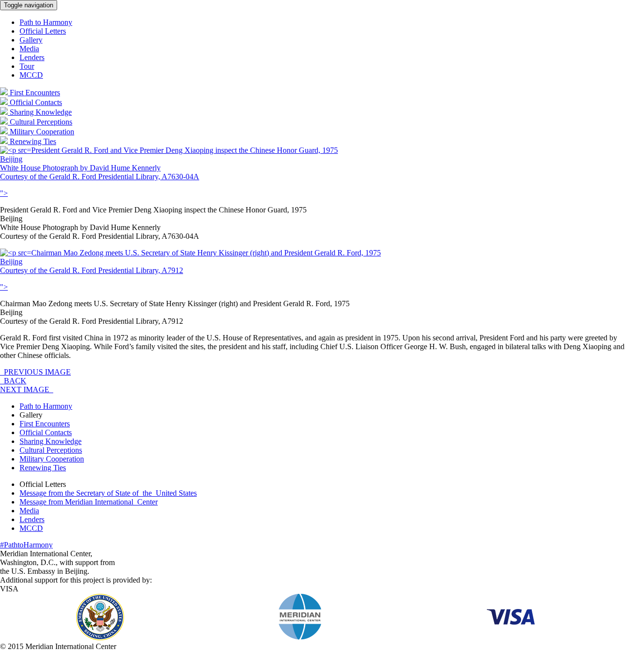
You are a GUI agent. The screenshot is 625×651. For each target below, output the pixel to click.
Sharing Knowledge (51, 441)
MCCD (31, 75)
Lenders (32, 57)
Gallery (31, 40)
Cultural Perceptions (51, 450)
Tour (27, 66)
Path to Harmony (46, 22)
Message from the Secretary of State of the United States (108, 493)
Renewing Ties (43, 467)
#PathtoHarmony (26, 545)
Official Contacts (46, 432)
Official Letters (43, 31)
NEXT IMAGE (26, 389)
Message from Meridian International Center (89, 502)
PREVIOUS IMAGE (35, 372)
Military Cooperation (52, 459)
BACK (13, 381)
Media (29, 48)
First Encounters (45, 424)
